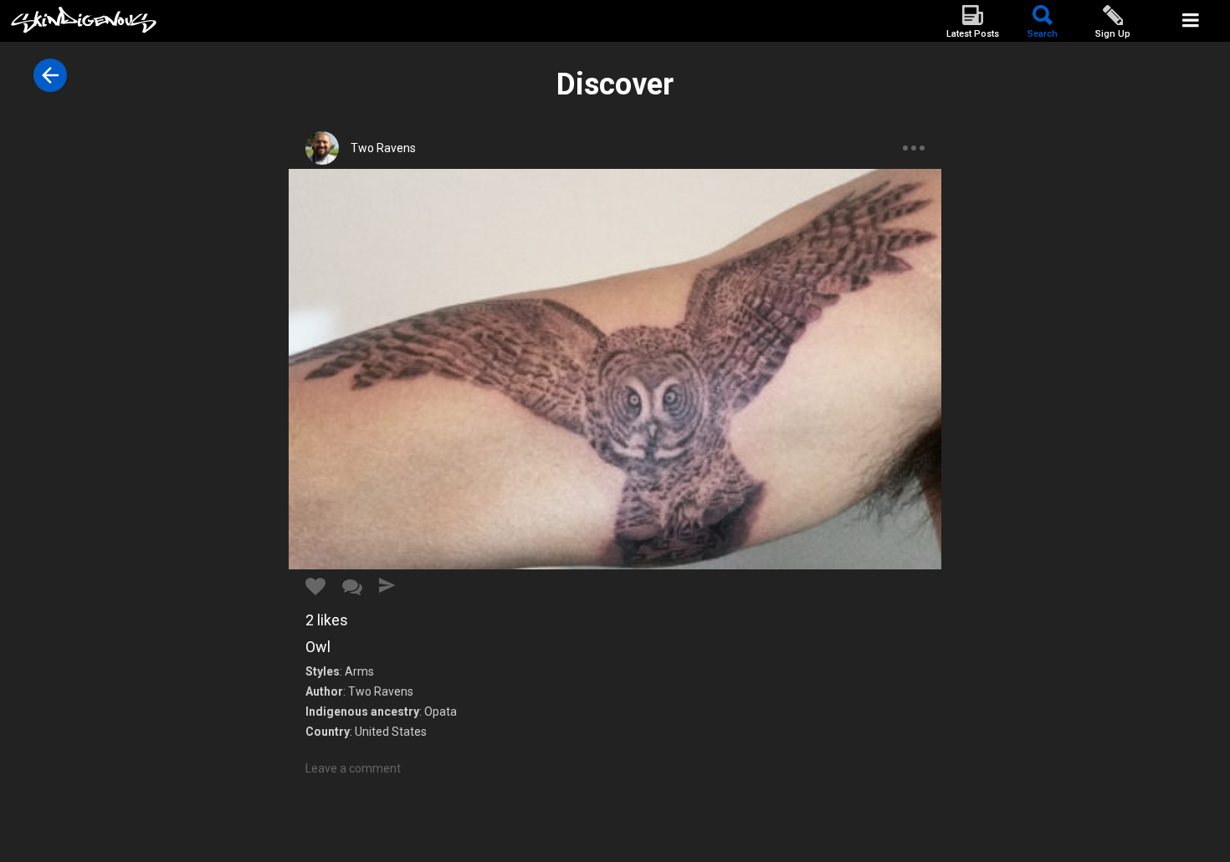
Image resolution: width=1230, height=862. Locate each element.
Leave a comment (353, 768)
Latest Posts (972, 33)
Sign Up (1112, 33)
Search (1043, 33)
